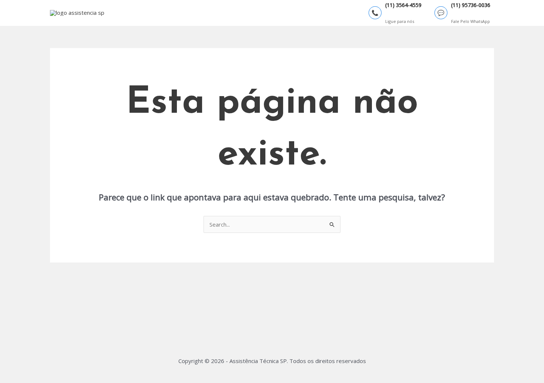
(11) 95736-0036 (470, 5)
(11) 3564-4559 (403, 5)
